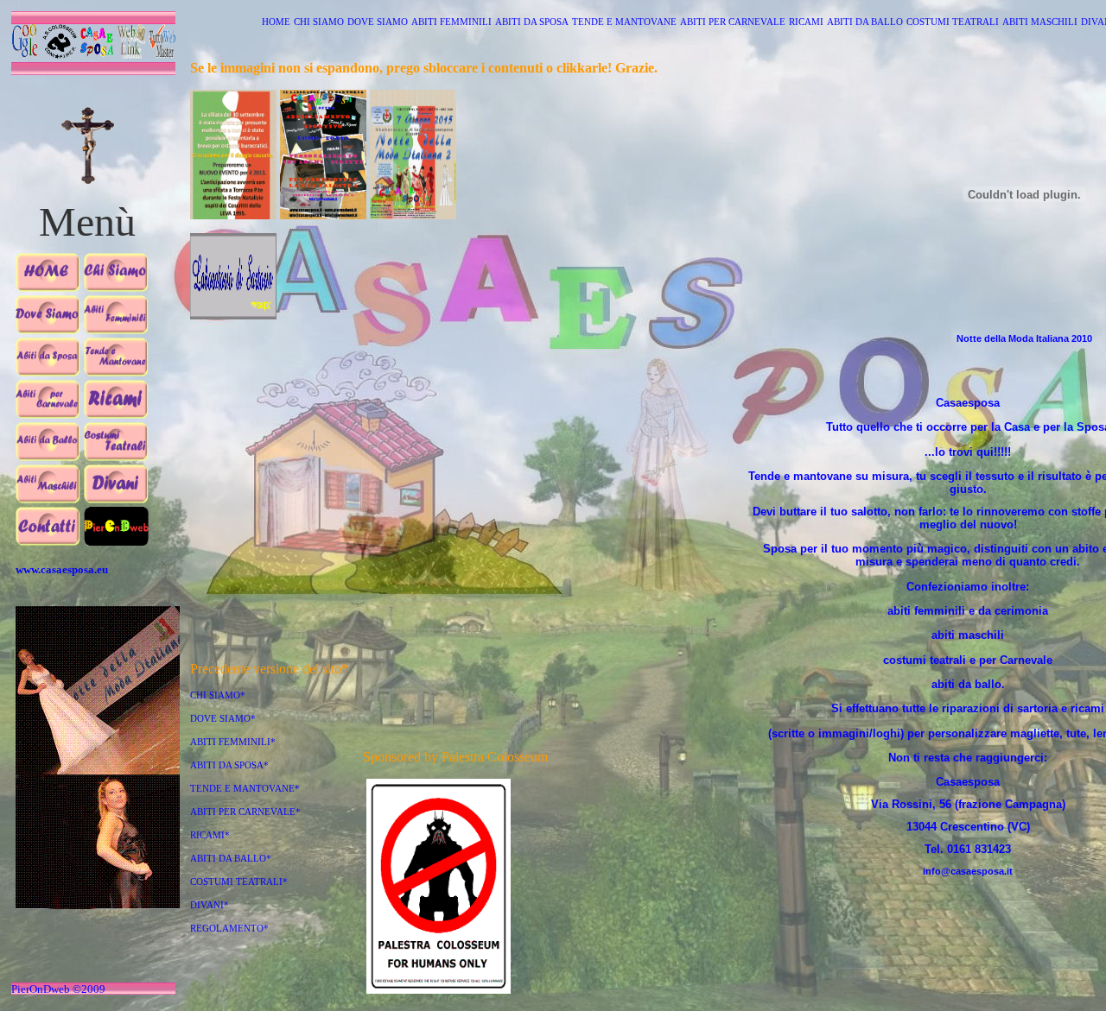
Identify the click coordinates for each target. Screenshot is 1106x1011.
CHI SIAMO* (217, 695)
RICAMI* (210, 835)
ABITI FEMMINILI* (233, 742)
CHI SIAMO (319, 22)
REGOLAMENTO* (229, 928)
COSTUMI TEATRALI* (239, 882)
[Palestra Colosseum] (438, 990)
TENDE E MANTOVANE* (245, 788)
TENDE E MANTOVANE (624, 22)
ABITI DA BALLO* (230, 858)
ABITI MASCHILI (1039, 22)
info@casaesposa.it (968, 871)
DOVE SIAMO (377, 22)
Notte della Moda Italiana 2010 (1024, 338)
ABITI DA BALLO (865, 22)
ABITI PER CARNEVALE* (245, 812)
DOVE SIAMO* (223, 718)
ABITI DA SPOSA (532, 22)
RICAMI (806, 22)
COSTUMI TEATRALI (952, 22)
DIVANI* (209, 905)
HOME (276, 22)
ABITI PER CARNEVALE (732, 22)
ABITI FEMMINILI (451, 22)
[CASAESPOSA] (233, 99)
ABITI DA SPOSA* (229, 765)
